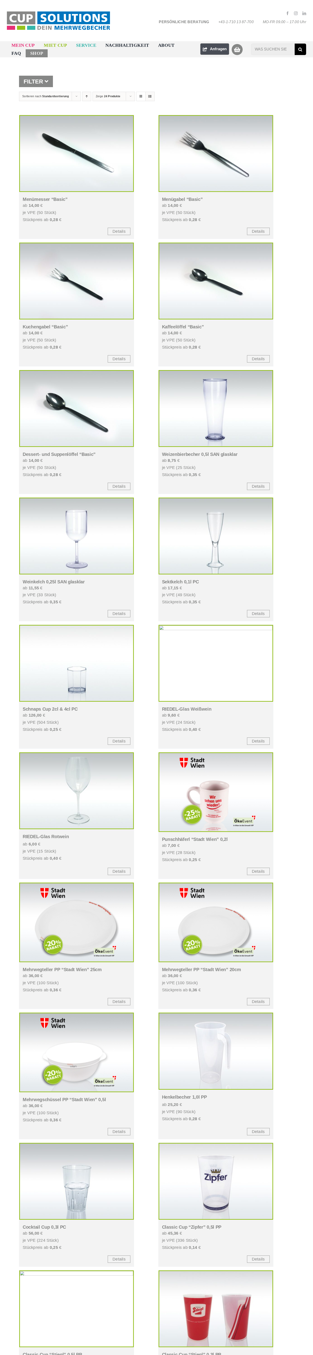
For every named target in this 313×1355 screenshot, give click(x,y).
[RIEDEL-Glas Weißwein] (216, 663)
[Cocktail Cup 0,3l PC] (76, 1181)
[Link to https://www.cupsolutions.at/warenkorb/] (237, 49)
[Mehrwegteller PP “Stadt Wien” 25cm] (76, 922)
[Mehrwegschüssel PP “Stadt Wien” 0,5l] (76, 1052)
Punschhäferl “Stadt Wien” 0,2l (195, 839)
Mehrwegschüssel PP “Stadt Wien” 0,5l (64, 1099)
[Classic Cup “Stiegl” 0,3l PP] (216, 1308)
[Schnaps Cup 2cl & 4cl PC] (76, 663)
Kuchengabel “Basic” (45, 326)
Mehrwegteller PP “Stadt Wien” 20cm (201, 969)
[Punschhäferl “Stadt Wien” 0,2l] (216, 792)
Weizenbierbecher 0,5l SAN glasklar (200, 454)
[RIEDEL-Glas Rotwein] (76, 790)
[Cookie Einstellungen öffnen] (10, 1349)
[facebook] (287, 13)
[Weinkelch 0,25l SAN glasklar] (76, 536)
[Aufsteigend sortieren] (86, 96)
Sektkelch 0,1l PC (180, 581)
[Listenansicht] (150, 96)
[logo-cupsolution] (58, 13)
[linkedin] (304, 13)
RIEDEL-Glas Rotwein (46, 836)
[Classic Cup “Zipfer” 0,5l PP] (216, 1181)
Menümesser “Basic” (45, 199)
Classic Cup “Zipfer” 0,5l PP (192, 1227)
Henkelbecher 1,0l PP (184, 1097)
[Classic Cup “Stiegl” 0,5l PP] (76, 1308)
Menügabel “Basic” (182, 199)
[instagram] (296, 13)
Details (119, 231)
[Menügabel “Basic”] (216, 153)
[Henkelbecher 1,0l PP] (216, 1051)
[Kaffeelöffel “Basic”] (216, 281)
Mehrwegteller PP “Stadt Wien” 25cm (62, 969)
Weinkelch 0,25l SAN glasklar (54, 581)
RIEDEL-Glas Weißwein (186, 709)
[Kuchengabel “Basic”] (76, 281)
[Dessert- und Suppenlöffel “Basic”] (76, 408)
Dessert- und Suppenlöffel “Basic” (59, 454)
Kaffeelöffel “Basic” (183, 326)
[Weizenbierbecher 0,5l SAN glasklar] (216, 408)
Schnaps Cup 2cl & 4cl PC (50, 709)
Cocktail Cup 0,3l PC (44, 1227)
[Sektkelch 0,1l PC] (216, 536)
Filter (34, 81)
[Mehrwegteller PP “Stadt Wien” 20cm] (216, 922)
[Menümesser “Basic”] (76, 153)
